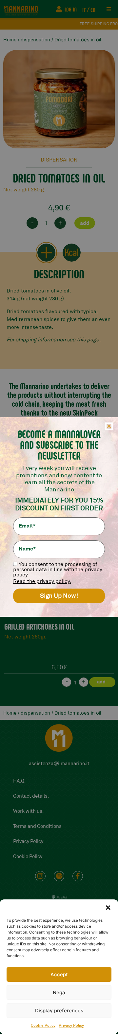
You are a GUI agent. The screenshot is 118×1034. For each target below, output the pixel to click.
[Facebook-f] (77, 876)
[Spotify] (59, 876)
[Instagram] (40, 876)
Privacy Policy (71, 1025)
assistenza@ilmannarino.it (59, 764)
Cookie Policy (43, 1025)
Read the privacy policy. (42, 581)
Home (9, 40)
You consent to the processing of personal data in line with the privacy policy (57, 569)
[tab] (46, 252)
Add (84, 223)
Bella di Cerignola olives (39, 626)
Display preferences (59, 1010)
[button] (108, 907)
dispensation (35, 40)
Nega (59, 992)
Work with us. (28, 811)
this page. (89, 339)
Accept (59, 974)
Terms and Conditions (37, 826)
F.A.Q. (19, 781)
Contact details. (31, 796)
